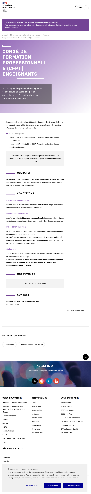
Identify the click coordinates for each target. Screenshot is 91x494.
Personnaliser (32, 485)
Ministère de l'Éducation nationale (14, 403)
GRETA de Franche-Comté (70, 425)
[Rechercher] (76, 7)
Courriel (16, 304)
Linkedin (5, 461)
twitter (35, 381)
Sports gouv (36, 429)
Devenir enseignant (9, 416)
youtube (56, 381)
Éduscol (5, 419)
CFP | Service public (16, 133)
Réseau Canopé (8, 431)
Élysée (34, 403)
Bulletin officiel (37, 418)
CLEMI (4, 434)
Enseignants (9, 344)
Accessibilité (80, 7)
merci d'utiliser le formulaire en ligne (64, 25)
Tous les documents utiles (35, 283)
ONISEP (5, 423)
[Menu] (86, 7)
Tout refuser (52, 485)
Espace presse (66, 406)
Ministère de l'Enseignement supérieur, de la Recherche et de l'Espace (13, 409)
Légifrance (35, 414)
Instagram (6, 457)
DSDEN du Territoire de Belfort (72, 421)
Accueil (4, 35)
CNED (4, 427)
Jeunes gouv (36, 425)
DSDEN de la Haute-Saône (70, 418)
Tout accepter (73, 485)
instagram (42, 381)
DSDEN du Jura (66, 414)
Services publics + (38, 433)
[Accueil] (8, 7)
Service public (37, 410)
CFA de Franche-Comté (69, 429)
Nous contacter (66, 433)
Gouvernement (37, 406)
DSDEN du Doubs (67, 410)
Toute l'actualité (66, 403)
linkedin (49, 381)
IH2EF (4, 442)
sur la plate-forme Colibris (30, 158)
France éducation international (13, 438)
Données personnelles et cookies (66, 475)
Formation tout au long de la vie (31, 344)
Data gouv (35, 421)
